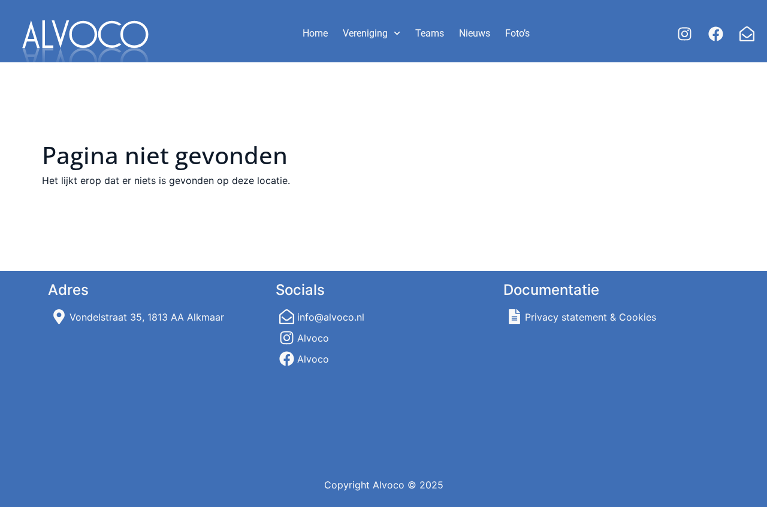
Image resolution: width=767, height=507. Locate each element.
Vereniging (365, 33)
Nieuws (474, 33)
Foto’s (517, 33)
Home (315, 33)
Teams (429, 33)
